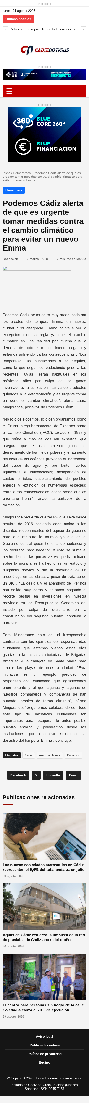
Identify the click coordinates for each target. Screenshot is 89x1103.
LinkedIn (53, 775)
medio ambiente (49, 755)
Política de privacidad (44, 1054)
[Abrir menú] (44, 91)
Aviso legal (44, 1036)
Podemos (73, 755)
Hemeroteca (22, 173)
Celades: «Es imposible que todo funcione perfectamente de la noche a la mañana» (44, 29)
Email (73, 775)
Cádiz (28, 755)
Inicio (6, 173)
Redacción (10, 259)
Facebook (18, 775)
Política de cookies (45, 1045)
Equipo (44, 1062)
